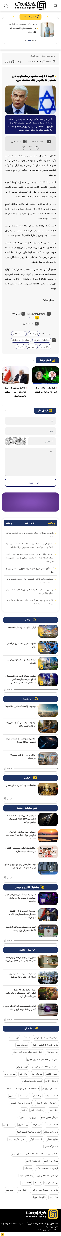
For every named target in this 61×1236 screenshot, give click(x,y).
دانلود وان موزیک (39, 1197)
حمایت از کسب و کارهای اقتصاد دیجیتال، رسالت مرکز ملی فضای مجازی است (22, 914)
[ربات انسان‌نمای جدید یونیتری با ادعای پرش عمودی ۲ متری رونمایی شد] (48, 868)
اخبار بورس (53, 1197)
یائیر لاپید (34, 333)
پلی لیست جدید (51, 1095)
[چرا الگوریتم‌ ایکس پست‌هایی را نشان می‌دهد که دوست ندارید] (48, 852)
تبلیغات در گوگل (36, 1139)
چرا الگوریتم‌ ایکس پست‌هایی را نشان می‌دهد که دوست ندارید (21, 849)
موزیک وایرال (22, 1066)
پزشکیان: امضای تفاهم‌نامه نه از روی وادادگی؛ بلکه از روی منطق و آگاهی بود (30, 591)
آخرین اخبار (30, 523)
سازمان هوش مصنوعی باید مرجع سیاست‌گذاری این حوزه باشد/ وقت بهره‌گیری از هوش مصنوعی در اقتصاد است (30, 545)
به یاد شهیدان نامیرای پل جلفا (24, 28)
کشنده (9, 1088)
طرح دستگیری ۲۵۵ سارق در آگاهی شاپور (21, 645)
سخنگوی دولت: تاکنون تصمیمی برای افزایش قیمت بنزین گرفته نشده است (30, 580)
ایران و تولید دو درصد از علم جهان (22, 627)
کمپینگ (21, 1117)
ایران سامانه (41, 1229)
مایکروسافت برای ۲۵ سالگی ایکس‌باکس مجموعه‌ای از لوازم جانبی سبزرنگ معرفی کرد (21, 993)
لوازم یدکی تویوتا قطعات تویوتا (29, 1132)
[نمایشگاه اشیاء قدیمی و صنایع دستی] (48, 789)
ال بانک (37, 1182)
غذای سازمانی (9, 1124)
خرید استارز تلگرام (37, 1110)
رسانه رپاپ (23, 1074)
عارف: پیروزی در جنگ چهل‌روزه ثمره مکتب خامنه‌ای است (15, 392)
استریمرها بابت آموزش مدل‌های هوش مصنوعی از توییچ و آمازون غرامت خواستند (20, 898)
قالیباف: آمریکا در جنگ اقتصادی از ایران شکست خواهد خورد (30, 534)
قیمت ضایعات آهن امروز (32, 1081)
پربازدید (51, 523)
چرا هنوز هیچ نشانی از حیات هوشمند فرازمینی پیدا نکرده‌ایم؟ (21, 740)
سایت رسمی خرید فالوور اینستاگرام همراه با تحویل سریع (35, 1153)
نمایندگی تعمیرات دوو (49, 1117)
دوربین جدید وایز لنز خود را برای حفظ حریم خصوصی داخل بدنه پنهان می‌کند (20, 959)
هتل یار (24, 1110)
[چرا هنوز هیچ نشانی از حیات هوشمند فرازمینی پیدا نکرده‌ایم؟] (48, 742)
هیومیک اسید (22, 1045)
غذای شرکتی (37, 1124)
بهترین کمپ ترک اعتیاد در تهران (45, 1045)
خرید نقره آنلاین (51, 1081)
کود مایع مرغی (10, 1074)
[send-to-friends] (19, 62)
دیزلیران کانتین (52, 1074)
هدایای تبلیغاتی (52, 1124)
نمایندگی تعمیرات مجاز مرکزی (46, 1037)
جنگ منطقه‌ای (19, 333)
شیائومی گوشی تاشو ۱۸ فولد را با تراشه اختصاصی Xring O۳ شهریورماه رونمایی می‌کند (20, 819)
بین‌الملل (34, 56)
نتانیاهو (20, 346)
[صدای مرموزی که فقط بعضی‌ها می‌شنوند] (48, 758)
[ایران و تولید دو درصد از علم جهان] (48, 631)
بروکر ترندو (37, 1095)
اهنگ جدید (22, 1190)
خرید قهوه (10, 1190)
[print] (6, 62)
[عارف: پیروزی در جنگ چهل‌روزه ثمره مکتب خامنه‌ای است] (15, 375)
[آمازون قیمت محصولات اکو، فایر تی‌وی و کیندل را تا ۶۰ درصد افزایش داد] (48, 1010)
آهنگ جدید (53, 1110)
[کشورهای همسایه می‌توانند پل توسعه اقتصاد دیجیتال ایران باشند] (48, 931)
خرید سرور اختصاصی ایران (47, 1175)
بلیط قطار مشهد (26, 1175)
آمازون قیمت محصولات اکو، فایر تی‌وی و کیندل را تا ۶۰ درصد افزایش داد (19, 1008)
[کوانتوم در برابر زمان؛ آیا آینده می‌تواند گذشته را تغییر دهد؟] (48, 726)
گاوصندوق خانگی (33, 1161)
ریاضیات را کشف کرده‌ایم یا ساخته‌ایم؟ (20, 706)
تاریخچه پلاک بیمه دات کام (47, 1168)
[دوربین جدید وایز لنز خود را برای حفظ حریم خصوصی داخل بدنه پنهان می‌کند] (48, 961)
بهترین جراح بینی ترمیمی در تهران (44, 1190)
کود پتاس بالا (37, 1074)
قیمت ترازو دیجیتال (50, 1088)
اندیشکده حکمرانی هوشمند (27, 1088)
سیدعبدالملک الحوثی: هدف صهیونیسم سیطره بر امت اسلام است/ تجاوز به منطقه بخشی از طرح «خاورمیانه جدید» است (30, 558)
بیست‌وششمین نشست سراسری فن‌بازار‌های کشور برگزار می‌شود (22, 975)
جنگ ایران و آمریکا (41, 340)
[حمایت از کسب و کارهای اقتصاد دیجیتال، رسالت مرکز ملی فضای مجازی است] (48, 914)
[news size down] (37, 148)
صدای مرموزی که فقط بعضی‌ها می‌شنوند (23, 756)
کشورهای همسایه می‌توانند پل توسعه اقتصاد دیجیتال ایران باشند (21, 928)
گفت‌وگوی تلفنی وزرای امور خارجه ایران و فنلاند (46, 390)
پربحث (9, 523)
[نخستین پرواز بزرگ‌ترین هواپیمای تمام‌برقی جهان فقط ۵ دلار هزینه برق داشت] (48, 835)
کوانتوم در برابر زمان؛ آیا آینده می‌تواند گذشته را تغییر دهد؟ (21, 724)
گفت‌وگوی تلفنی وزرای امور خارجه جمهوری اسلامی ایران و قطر (30, 570)
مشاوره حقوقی (52, 1139)
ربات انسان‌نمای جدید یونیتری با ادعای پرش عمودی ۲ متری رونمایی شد (20, 866)
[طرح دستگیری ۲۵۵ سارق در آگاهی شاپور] (48, 647)
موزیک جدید (14, 1037)
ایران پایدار (45, 346)
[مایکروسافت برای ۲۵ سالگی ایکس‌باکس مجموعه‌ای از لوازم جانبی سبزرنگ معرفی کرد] (48, 993)
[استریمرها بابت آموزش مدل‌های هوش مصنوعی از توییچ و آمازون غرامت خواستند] (48, 898)
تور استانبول (23, 1124)
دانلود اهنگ (24, 1095)
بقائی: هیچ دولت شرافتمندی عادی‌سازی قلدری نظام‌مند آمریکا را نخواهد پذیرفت (30, 602)
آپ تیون (12, 1095)
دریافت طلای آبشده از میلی (47, 1103)
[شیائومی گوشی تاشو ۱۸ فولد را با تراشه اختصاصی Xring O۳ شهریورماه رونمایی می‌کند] (48, 819)
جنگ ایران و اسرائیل (20, 340)
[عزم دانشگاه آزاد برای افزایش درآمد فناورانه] (48, 663)
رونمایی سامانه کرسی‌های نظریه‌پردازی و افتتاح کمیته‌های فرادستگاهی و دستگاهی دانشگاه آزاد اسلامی (20, 679)
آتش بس (32, 346)
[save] (12, 62)
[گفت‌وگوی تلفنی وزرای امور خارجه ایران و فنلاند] (45, 375)
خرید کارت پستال (51, 1132)
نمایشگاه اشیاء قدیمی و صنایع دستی (21, 785)
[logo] (30, 5)
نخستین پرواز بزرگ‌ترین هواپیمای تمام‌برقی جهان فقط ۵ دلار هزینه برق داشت (21, 835)
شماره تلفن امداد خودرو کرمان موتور (27, 1052)
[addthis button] (25, 141)
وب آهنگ (26, 1037)
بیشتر (9, 689)
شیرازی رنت (32, 1117)
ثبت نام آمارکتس (51, 1146)
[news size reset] (30, 148)
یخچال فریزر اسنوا (51, 1161)
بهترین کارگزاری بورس (17, 1139)
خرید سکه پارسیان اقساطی (21, 1103)
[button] (35, 40)
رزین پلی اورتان (52, 1052)
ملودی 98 (28, 1168)
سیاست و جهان (47, 56)
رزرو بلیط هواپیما (51, 1182)
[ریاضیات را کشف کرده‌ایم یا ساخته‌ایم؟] (48, 710)
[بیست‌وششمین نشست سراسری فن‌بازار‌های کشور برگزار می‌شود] (48, 977)
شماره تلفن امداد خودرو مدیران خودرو (42, 1059)
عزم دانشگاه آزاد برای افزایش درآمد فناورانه (21, 661)
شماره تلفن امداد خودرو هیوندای (45, 1066)
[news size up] (24, 148)
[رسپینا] (30, 502)
